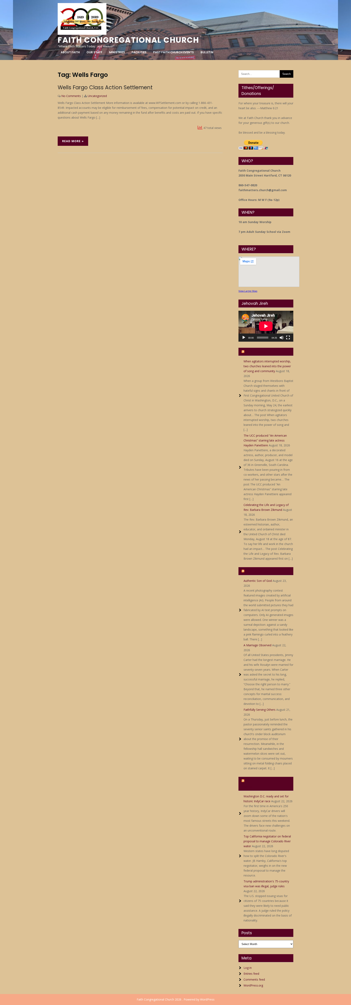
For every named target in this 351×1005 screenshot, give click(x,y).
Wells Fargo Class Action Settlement (105, 87)
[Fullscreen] (288, 338)
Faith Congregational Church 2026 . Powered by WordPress (175, 999)
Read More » (73, 141)
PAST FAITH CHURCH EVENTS (173, 52)
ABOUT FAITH (70, 52)
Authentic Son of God (258, 581)
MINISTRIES (117, 52)
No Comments (71, 96)
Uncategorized (97, 96)
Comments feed (254, 979)
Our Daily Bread (260, 571)
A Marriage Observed (257, 645)
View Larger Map (247, 290)
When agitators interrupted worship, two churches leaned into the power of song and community (267, 366)
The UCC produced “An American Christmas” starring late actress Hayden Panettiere (265, 440)
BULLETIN (206, 52)
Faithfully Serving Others (259, 710)
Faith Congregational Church (128, 40)
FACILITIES (139, 52)
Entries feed (251, 974)
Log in (248, 968)
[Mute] (282, 338)
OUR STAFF (94, 52)
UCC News (255, 351)
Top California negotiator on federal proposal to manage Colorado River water (267, 841)
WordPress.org (253, 985)
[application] (265, 326)
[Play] (244, 338)
